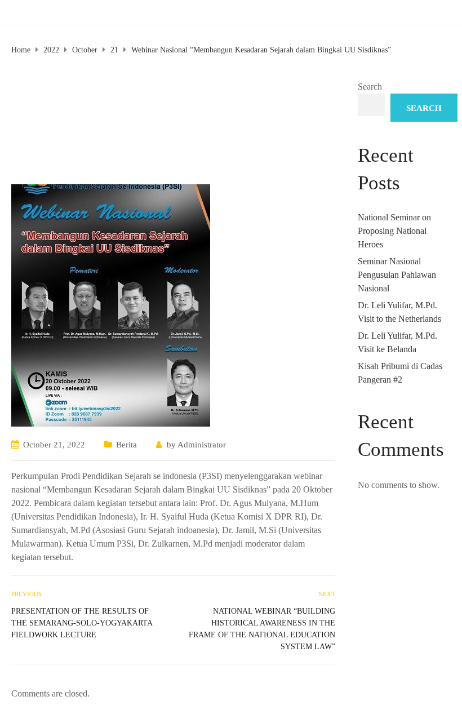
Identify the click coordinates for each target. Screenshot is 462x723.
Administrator (201, 444)
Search (370, 86)
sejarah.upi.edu (62, 13)
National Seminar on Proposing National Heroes (394, 230)
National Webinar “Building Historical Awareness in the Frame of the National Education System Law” (262, 629)
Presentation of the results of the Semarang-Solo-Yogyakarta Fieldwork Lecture (81, 623)
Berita (126, 444)
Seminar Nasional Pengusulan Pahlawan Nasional (397, 274)
